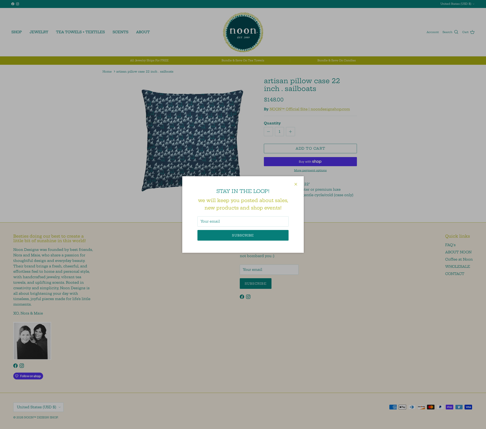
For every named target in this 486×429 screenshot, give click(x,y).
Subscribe (243, 235)
